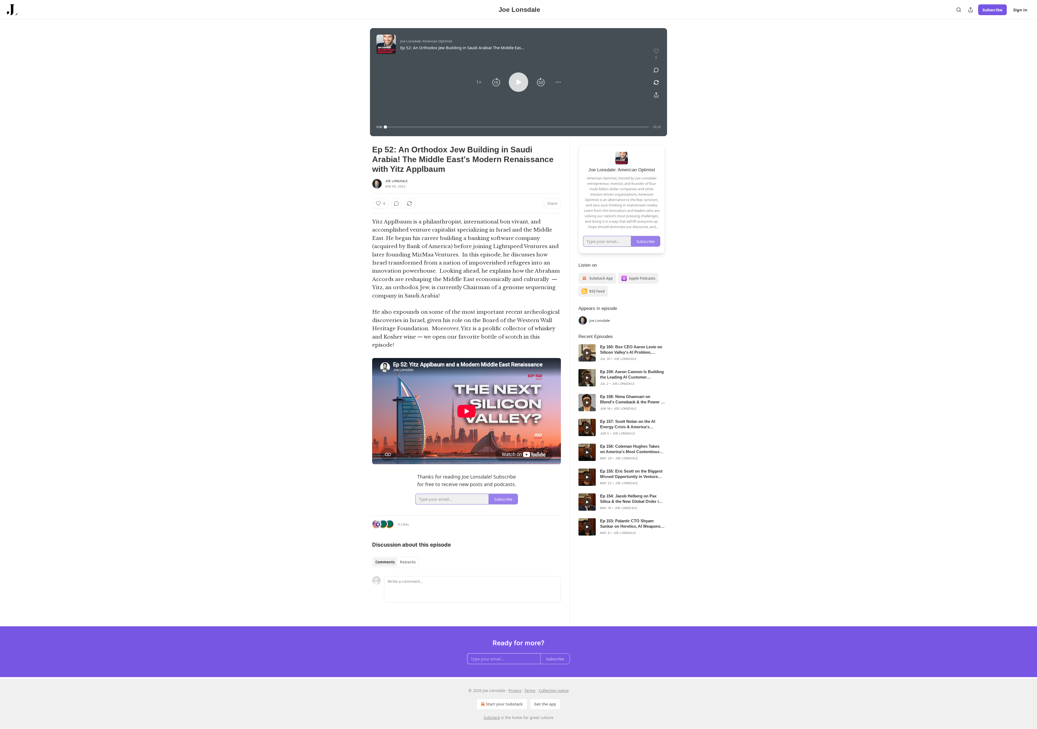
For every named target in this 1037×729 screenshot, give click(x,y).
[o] (587, 353)
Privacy (515, 690)
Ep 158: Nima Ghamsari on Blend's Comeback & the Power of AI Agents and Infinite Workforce (632, 399)
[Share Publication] (970, 9)
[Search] (958, 9)
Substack (492, 717)
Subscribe (992, 9)
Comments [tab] (385, 562)
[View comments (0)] (656, 70)
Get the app (545, 704)
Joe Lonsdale (396, 181)
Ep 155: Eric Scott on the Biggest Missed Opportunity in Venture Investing (631, 474)
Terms (530, 690)
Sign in (1020, 9)
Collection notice (554, 690)
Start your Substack (504, 704)
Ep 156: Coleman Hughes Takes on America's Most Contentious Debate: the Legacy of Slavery (629, 449)
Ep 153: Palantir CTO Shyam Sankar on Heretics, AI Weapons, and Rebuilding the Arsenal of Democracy (631, 524)
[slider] (517, 127)
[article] (621, 353)
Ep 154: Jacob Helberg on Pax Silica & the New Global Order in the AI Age (630, 499)
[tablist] (395, 562)
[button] (479, 82)
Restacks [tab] (408, 562)
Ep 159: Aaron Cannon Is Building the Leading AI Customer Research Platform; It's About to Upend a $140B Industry (632, 374)
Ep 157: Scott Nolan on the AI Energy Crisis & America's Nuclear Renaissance (627, 424)
